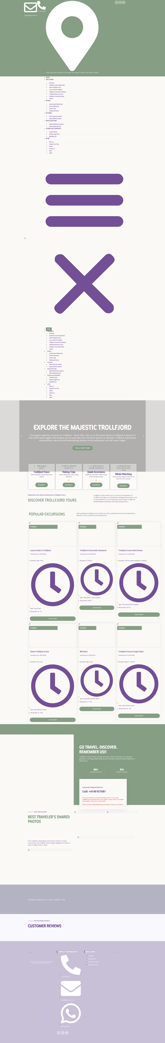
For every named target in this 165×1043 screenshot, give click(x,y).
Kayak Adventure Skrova (55, 118)
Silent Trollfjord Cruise (55, 87)
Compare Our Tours (54, 144)
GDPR (50, 153)
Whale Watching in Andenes (56, 124)
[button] (84, 241)
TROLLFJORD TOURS (82, 448)
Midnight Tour (53, 136)
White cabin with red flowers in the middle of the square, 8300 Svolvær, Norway (41, 962)
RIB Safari (51, 83)
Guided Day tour (53, 132)
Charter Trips (52, 108)
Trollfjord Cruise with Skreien (56, 96)
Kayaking (49, 113)
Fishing (48, 101)
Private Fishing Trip (54, 106)
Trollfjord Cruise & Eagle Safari (57, 85)
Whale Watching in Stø (55, 126)
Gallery (51, 146)
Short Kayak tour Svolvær (55, 116)
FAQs (50, 151)
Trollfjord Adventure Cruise (56, 94)
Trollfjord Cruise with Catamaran (57, 92)
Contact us (52, 148)
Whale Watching (51, 121)
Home (48, 77)
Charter (51, 98)
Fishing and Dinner (54, 111)
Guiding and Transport (53, 128)
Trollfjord (49, 79)
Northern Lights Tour (54, 134)
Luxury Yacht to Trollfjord (55, 89)
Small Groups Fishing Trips (56, 104)
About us (51, 142)
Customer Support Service (92, 787)
